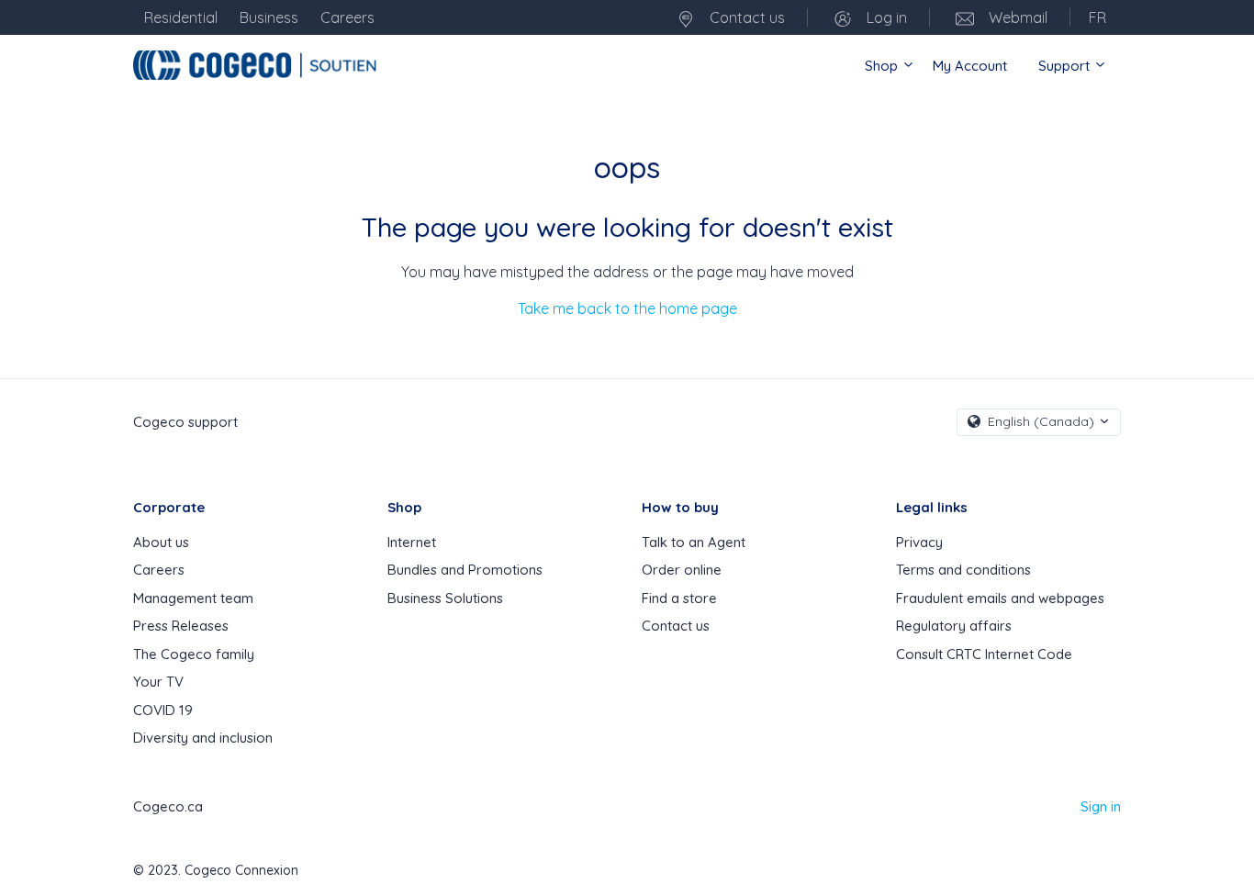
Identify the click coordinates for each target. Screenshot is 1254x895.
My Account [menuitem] (970, 65)
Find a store (679, 598)
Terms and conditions (963, 569)
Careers (159, 569)
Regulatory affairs (954, 625)
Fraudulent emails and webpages (1000, 598)
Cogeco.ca (168, 806)
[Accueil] (257, 65)
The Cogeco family (193, 654)
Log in (885, 17)
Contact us (745, 17)
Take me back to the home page (627, 308)
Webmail (1016, 17)
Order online (682, 569)
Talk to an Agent (693, 542)
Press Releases (181, 625)
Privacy (919, 542)
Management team (193, 598)
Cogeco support (185, 422)
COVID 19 (163, 710)
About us (161, 542)
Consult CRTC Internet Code (984, 654)
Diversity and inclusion (203, 737)
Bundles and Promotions (465, 569)
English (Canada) (1041, 421)
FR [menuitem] (1097, 17)
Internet (411, 542)
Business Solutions (445, 598)
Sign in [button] (1100, 806)
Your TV (158, 681)
